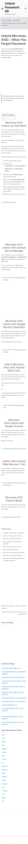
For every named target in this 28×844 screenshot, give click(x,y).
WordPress (17, 840)
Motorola (4, 769)
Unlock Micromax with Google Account (14, 448)
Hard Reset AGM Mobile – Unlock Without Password (14, 673)
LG (3, 762)
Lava (3, 755)
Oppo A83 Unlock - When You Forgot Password (13, 693)
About (3, 824)
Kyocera (4, 752)
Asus (3, 738)
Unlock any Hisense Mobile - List (11, 668)
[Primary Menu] (25, 8)
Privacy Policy (5, 827)
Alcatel (4, 741)
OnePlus (4, 776)
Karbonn (4, 748)
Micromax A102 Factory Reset (11, 517)
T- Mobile (4, 790)
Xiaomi (4, 797)
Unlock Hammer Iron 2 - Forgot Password (14, 701)
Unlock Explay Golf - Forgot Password (13, 677)
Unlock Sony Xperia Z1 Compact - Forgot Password (14, 682)
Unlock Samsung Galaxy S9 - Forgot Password (12, 717)
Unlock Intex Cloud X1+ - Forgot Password (14, 698)
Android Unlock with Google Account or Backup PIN (13, 687)
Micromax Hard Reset (9, 202)
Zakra (10, 840)
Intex (3, 745)
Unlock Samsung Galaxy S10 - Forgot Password (12, 709)
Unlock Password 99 (12, 7)
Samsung (4, 783)
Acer (3, 734)
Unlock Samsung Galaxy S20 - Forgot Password (13, 723)
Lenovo (4, 759)
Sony (3, 787)
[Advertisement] (14, 74)
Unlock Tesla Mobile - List (9, 705)
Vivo (3, 794)
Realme (4, 780)
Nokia (3, 773)
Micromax (5, 766)
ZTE (3, 801)
